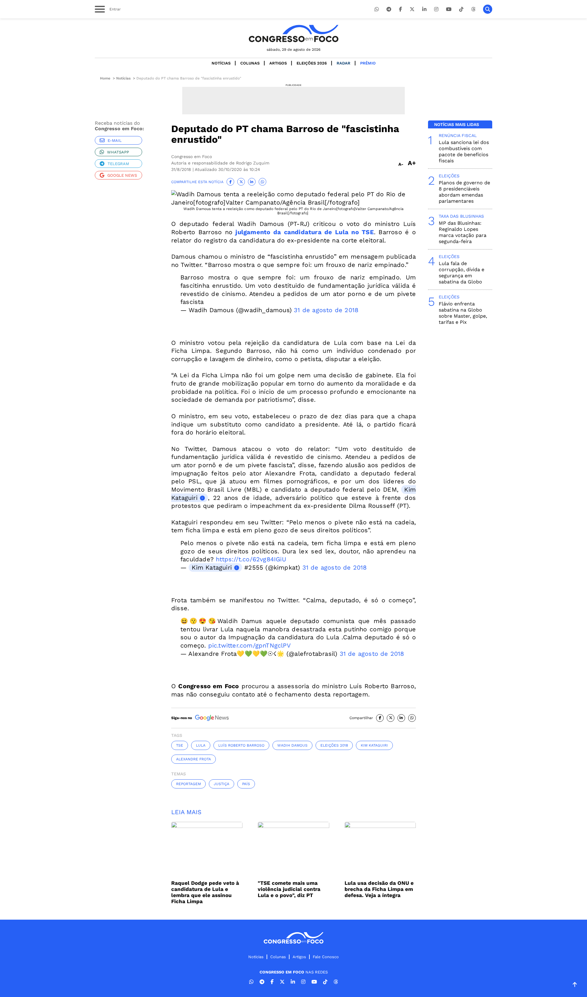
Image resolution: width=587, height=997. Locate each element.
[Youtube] (449, 9)
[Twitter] (412, 9)
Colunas (250, 63)
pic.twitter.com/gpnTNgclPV (249, 645)
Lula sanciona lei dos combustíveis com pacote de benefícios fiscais (464, 151)
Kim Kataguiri (212, 567)
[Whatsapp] (377, 9)
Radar (343, 63)
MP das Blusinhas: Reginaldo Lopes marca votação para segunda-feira (462, 232)
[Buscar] (487, 9)
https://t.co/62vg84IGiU (251, 559)
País (246, 784)
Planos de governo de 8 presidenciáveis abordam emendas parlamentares (464, 192)
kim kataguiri (374, 745)
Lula (200, 745)
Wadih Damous (292, 745)
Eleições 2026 (312, 63)
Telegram (118, 163)
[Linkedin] (424, 9)
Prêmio (368, 63)
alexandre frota (193, 759)
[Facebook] (400, 9)
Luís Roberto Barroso (241, 745)
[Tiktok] (461, 9)
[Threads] (473, 9)
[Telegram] (388, 9)
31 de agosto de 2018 (326, 310)
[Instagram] (436, 9)
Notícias (221, 63)
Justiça (221, 784)
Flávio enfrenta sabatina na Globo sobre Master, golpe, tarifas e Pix (463, 313)
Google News (122, 175)
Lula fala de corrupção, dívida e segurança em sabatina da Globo (461, 272)
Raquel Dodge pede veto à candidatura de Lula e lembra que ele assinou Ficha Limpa (205, 892)
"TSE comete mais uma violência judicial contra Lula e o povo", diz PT (289, 889)
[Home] (293, 33)
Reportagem (188, 784)
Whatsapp (118, 152)
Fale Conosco (326, 957)
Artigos (278, 63)
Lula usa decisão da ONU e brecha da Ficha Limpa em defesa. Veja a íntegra (379, 889)
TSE (179, 745)
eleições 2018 (334, 745)
